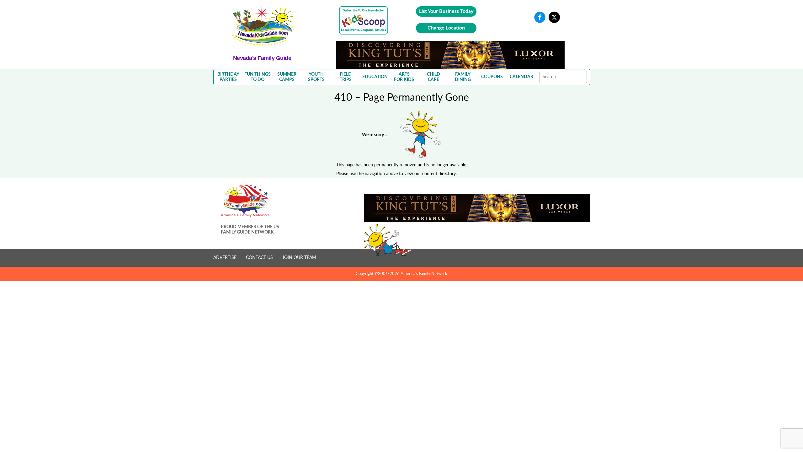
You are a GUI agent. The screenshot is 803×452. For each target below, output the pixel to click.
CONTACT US (259, 258)
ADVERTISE (225, 258)
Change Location (446, 27)
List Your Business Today (446, 11)
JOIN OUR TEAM (299, 258)
